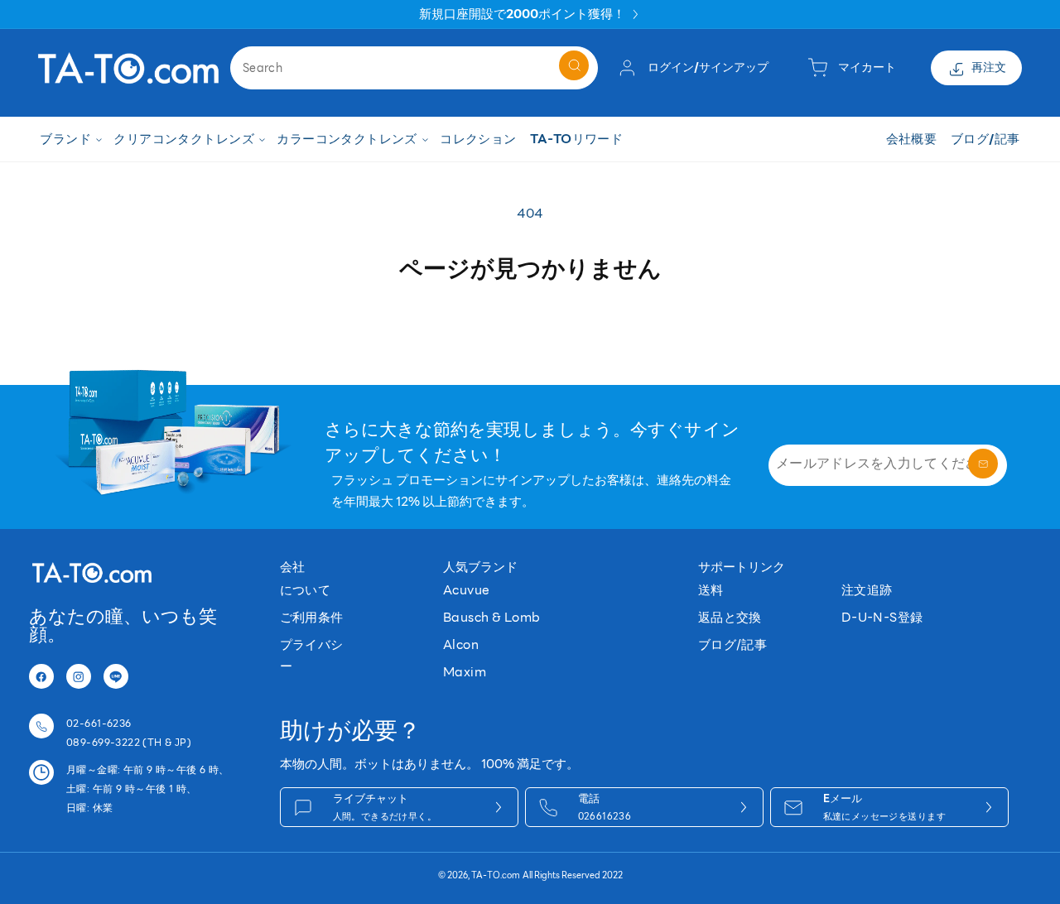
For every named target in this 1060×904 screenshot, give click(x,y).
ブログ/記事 (733, 644)
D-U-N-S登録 (882, 617)
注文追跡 (867, 589)
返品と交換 (730, 617)
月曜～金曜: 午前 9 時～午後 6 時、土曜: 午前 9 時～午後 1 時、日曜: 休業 (147, 788)
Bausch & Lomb (491, 617)
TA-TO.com (495, 875)
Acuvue (466, 589)
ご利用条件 (312, 617)
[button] (70, 139)
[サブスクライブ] (983, 463)
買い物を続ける (530, 324)
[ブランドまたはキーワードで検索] (574, 65)
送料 (711, 589)
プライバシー (312, 655)
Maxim (464, 671)
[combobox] (414, 67)
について (305, 589)
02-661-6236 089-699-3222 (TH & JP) (128, 732)
